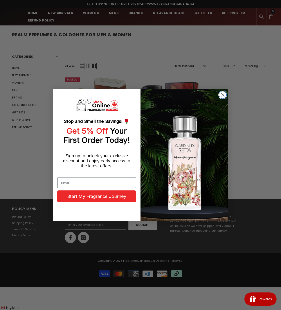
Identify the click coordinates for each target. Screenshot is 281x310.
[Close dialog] (223, 95)
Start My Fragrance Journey (96, 196)
